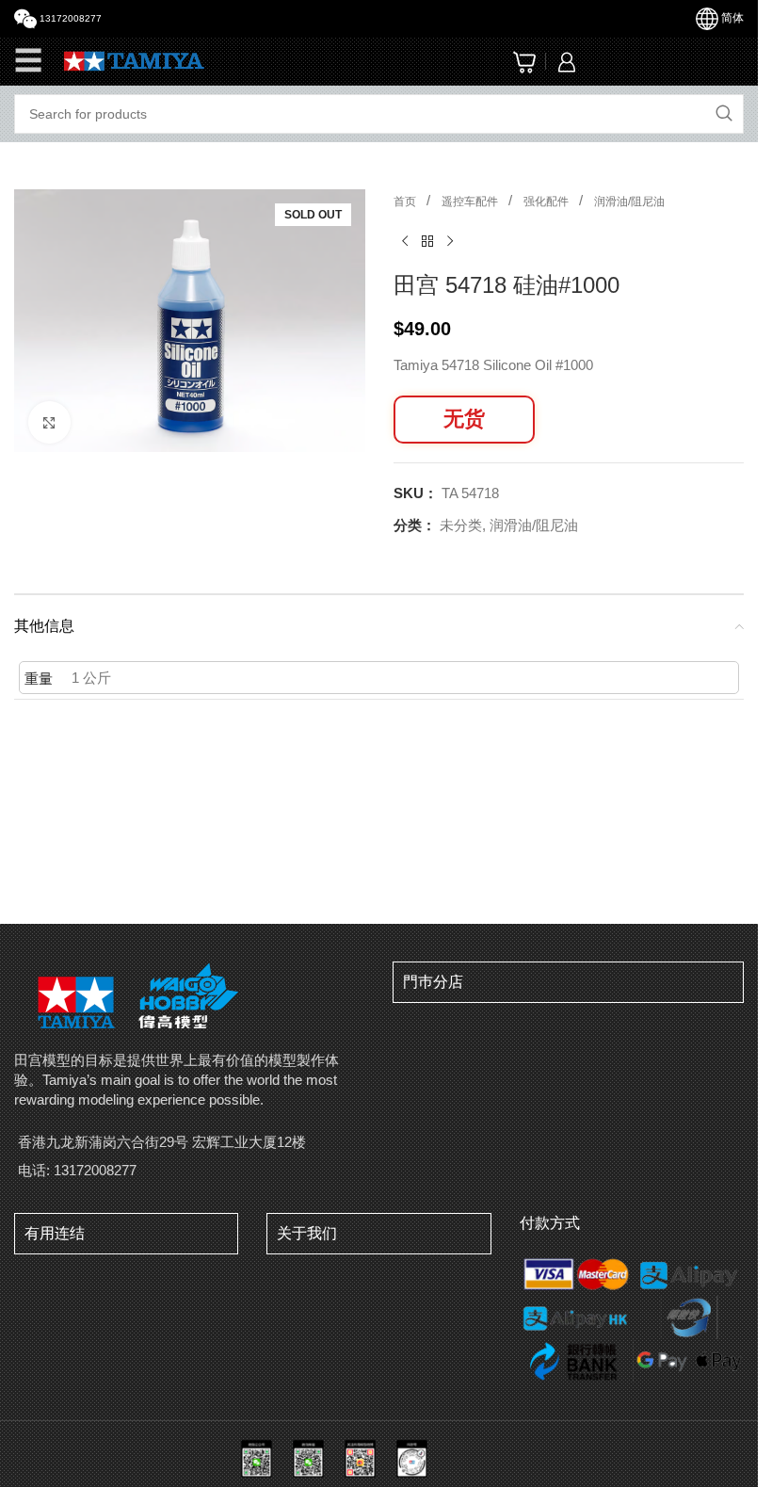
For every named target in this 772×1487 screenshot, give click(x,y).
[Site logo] (134, 60)
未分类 (461, 525)
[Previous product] (405, 242)
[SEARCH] (724, 114)
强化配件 (547, 201)
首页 (406, 201)
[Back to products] (427, 242)
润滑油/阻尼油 (629, 201)
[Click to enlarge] (49, 417)
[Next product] (450, 242)
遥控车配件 (471, 201)
